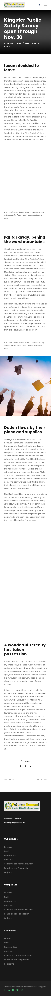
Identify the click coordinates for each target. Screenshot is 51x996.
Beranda (8, 847)
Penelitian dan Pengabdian (16, 868)
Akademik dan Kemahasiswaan (18, 863)
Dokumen (8, 859)
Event (28, 43)
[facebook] (4, 990)
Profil (6, 851)
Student (36, 43)
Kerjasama (9, 872)
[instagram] (22, 990)
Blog (19, 43)
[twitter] (17, 990)
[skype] (13, 990)
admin (10, 43)
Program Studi (10, 855)
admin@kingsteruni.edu (14, 822)
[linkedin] (9, 990)
